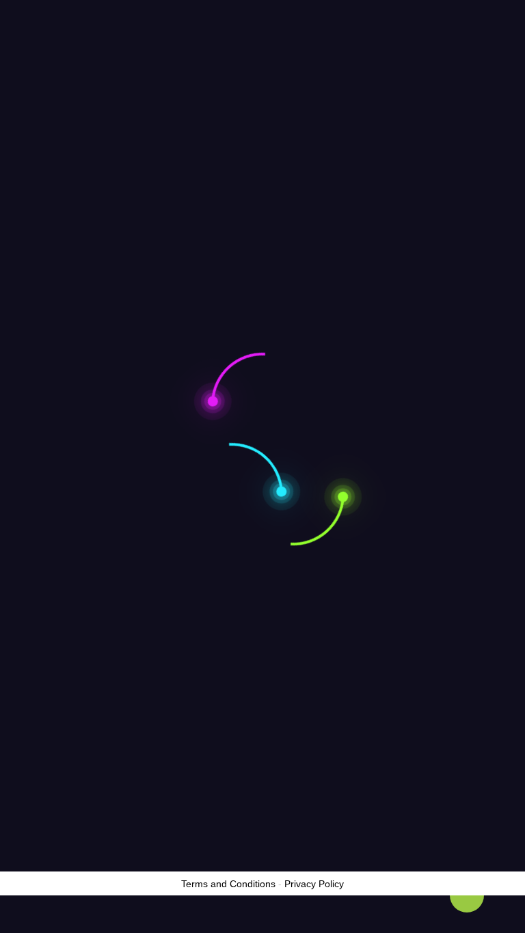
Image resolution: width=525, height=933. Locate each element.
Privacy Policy (314, 883)
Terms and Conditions (228, 883)
